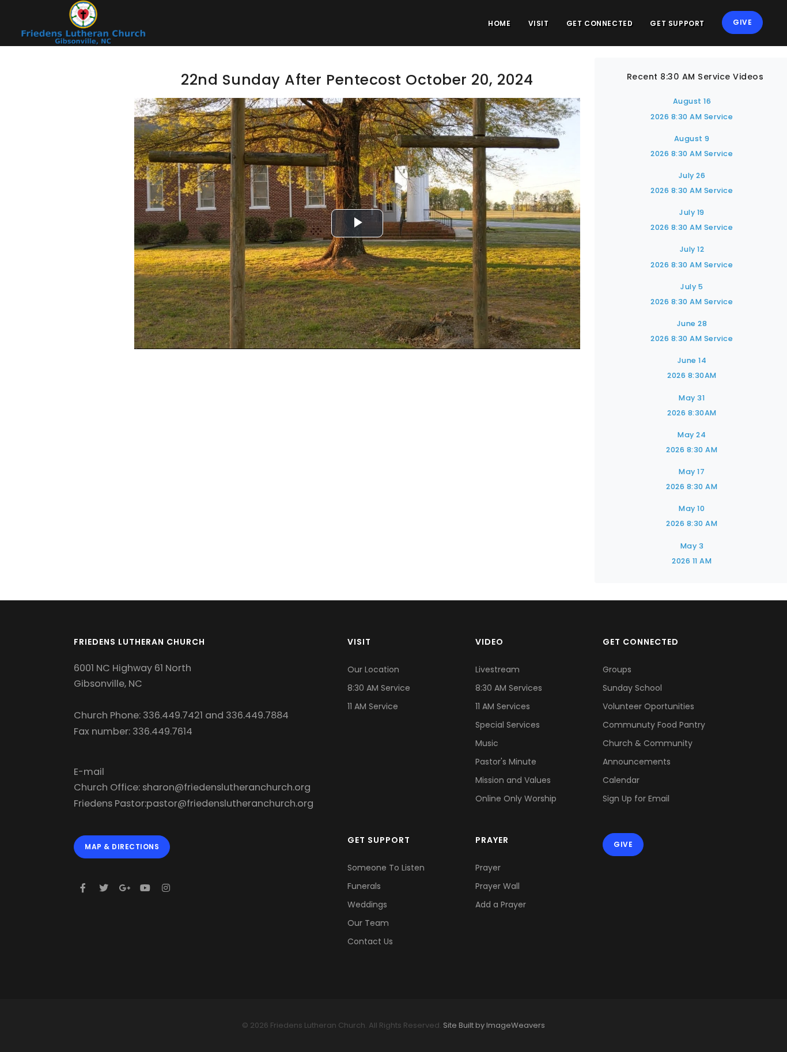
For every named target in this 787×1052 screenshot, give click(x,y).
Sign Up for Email (636, 798)
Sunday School (632, 688)
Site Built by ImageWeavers (493, 1025)
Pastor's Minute (505, 761)
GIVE (742, 22)
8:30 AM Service (378, 688)
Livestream (497, 669)
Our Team (368, 923)
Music (486, 743)
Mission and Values (513, 780)
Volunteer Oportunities (648, 706)
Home (499, 23)
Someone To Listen (386, 867)
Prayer (488, 867)
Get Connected (599, 23)
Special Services (507, 725)
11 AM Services (502, 706)
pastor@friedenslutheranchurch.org (229, 803)
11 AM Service (372, 706)
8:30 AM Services (508, 688)
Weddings (367, 904)
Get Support (677, 23)
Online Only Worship (516, 798)
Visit (538, 23)
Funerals (364, 886)
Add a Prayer (500, 904)
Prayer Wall (497, 886)
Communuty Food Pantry (654, 725)
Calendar (621, 780)
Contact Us (370, 941)
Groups (617, 669)
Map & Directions (122, 847)
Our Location (373, 669)
